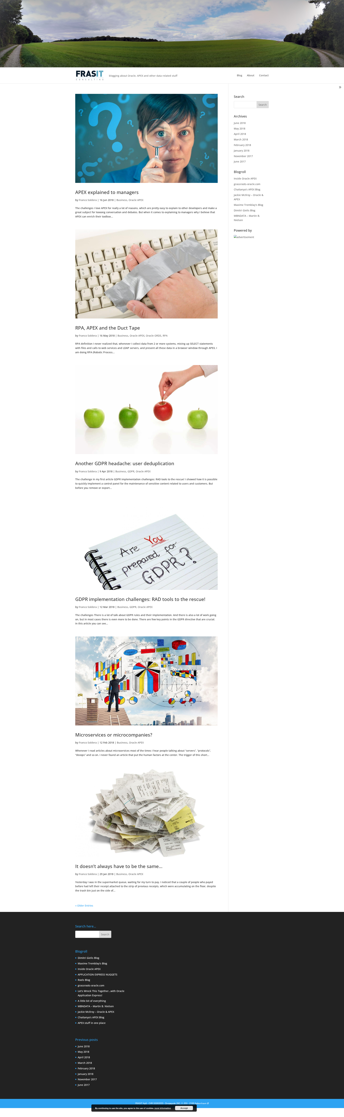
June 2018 (240, 123)
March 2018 (241, 139)
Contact (264, 75)
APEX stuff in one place (92, 1023)
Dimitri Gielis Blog (244, 210)
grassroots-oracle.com (247, 184)
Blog (239, 75)
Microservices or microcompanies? (113, 735)
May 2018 (239, 128)
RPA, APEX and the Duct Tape (107, 328)
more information (162, 1108)
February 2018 (242, 145)
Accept (184, 1108)
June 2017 (240, 161)
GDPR (131, 471)
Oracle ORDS (153, 335)
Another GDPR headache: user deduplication (124, 463)
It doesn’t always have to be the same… (119, 866)
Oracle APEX (136, 200)
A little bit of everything (92, 1001)
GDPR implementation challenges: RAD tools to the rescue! (140, 599)
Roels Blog (84, 980)
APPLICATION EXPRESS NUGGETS (97, 974)
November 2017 (243, 156)
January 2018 (241, 150)
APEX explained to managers (107, 192)
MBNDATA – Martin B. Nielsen (96, 1006)
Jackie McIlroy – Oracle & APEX (96, 1011)
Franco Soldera (88, 200)
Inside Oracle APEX (245, 178)
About (250, 75)
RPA (165, 335)
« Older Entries (84, 905)
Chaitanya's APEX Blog (247, 189)
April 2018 (240, 134)
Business (121, 200)
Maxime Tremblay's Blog (248, 205)
